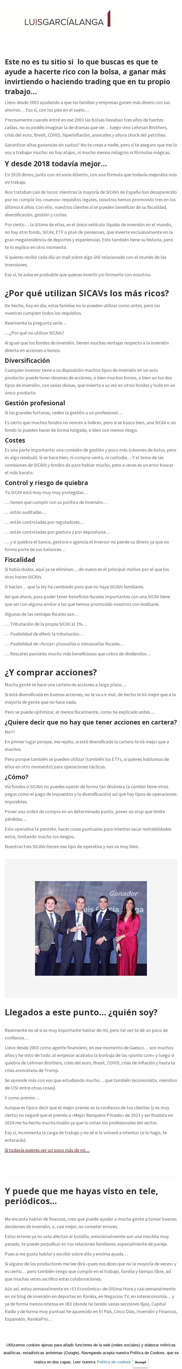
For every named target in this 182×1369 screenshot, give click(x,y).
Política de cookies (114, 1362)
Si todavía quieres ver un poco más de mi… (47, 1150)
